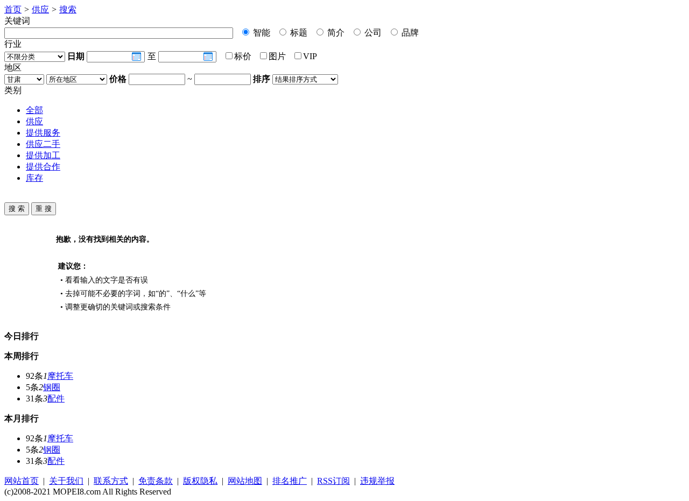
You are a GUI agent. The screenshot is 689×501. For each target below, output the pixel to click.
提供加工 (43, 155)
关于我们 (66, 480)
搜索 (67, 9)
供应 (40, 9)
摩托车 (60, 375)
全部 (34, 110)
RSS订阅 (333, 480)
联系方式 (111, 480)
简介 (334, 32)
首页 (13, 9)
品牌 (409, 32)
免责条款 (155, 480)
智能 (260, 32)
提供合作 (43, 166)
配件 (56, 398)
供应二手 (43, 144)
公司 (372, 32)
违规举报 (377, 480)
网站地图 (245, 480)
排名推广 (289, 480)
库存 (34, 177)
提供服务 (43, 132)
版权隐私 (200, 480)
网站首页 (21, 480)
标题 (297, 32)
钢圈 (51, 387)
